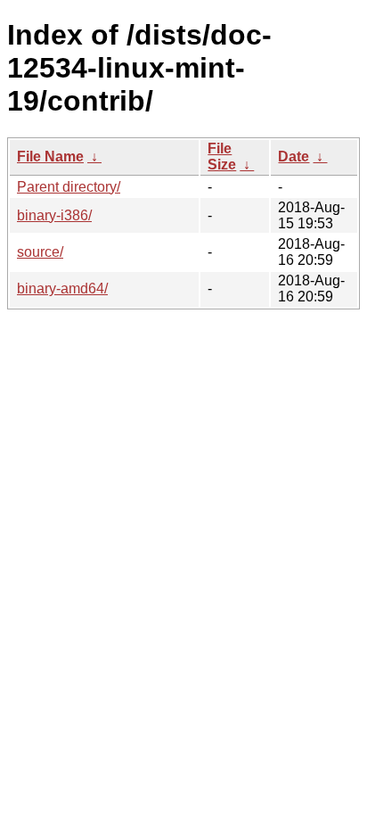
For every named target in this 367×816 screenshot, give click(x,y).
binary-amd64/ (62, 288)
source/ (40, 252)
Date (293, 156)
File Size (222, 156)
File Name (50, 156)
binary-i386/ (54, 215)
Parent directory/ (68, 186)
